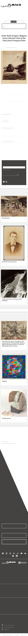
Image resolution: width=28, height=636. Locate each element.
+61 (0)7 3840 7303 (9, 627)
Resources (20, 21)
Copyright (23, 635)
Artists (13, 16)
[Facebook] (4, 182)
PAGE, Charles (5, 302)
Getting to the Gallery (9, 624)
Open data (4, 590)
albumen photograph (7, 127)
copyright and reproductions (9, 443)
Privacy (16, 635)
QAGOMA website (6, 592)
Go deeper (22, 16)
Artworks (5, 16)
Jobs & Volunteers (7, 635)
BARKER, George (11, 47)
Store (3, 594)
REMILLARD (5, 264)
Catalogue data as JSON (9, 175)
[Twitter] (6, 182)
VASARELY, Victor (6, 383)
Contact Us (6, 629)
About (16, 592)
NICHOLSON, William (7, 348)
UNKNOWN (5, 220)
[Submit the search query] (3, 26)
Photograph (5, 120)
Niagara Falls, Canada (7, 141)
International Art (6, 113)
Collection (11, 11)
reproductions (5, 441)
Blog (16, 590)
